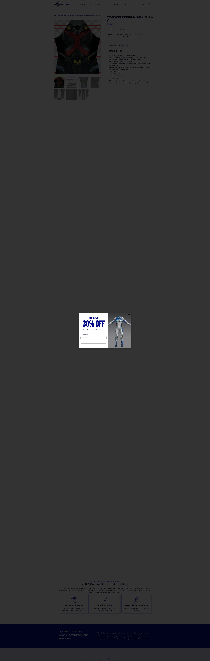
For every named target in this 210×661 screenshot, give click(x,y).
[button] (129, 315)
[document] (105, 330)
